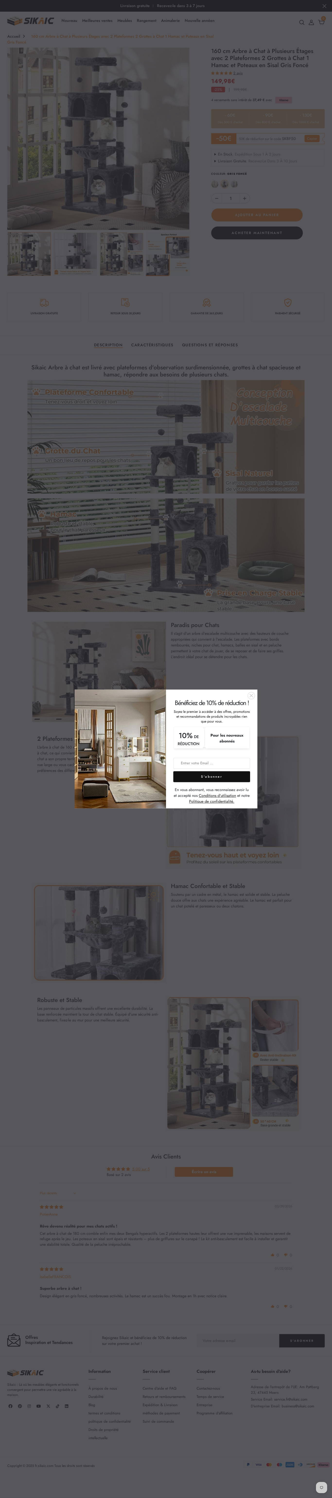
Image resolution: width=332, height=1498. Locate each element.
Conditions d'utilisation (217, 796)
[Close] (251, 695)
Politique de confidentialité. (211, 801)
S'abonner (211, 776)
